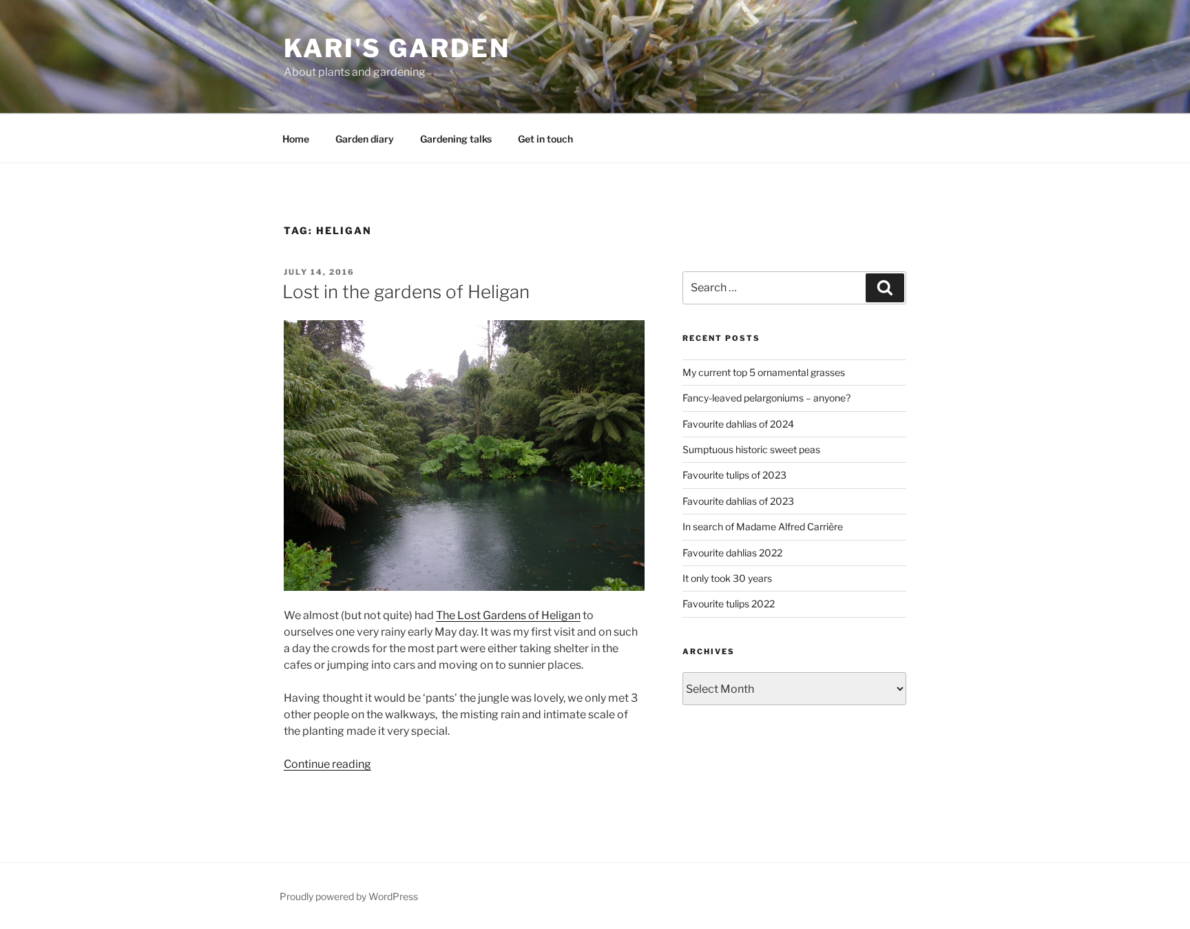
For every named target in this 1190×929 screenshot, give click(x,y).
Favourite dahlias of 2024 (738, 424)
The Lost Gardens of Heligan (508, 615)
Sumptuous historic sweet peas (751, 449)
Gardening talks (456, 139)
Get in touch (545, 139)
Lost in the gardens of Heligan (406, 291)
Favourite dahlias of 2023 (738, 501)
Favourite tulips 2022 (728, 603)
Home (295, 139)
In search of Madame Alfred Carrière (762, 526)
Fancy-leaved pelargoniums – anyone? (766, 398)
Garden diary (364, 139)
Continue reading (327, 764)
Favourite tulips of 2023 (734, 475)
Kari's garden (397, 48)
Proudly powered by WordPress (349, 896)
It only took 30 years (727, 578)
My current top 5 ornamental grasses (763, 372)
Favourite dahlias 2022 (732, 553)
